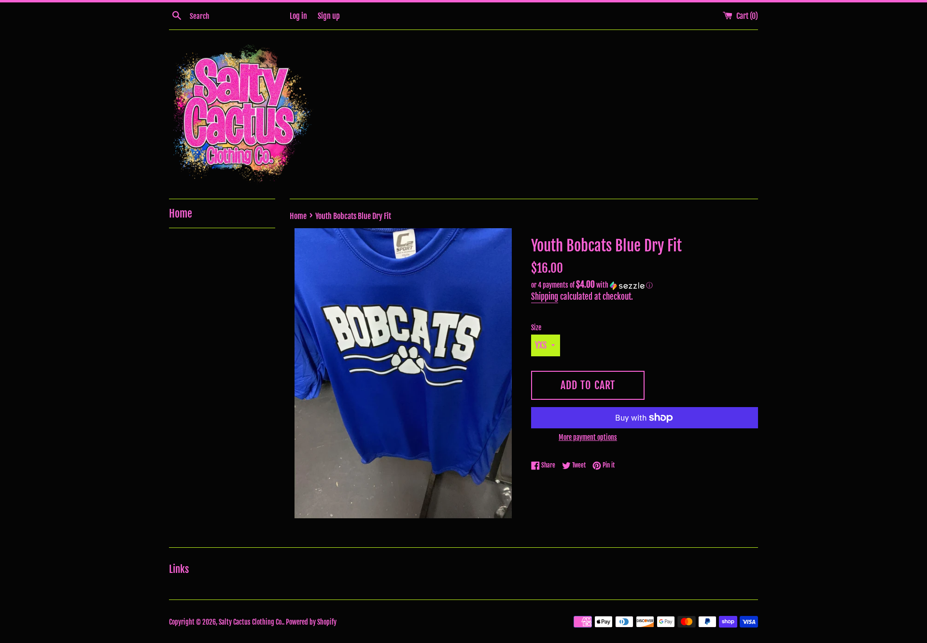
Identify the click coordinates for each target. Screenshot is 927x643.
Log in (298, 16)
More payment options (588, 437)
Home (180, 213)
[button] (644, 285)
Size (536, 327)
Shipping (544, 297)
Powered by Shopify (311, 622)
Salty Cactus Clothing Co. (251, 622)
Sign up (329, 16)
